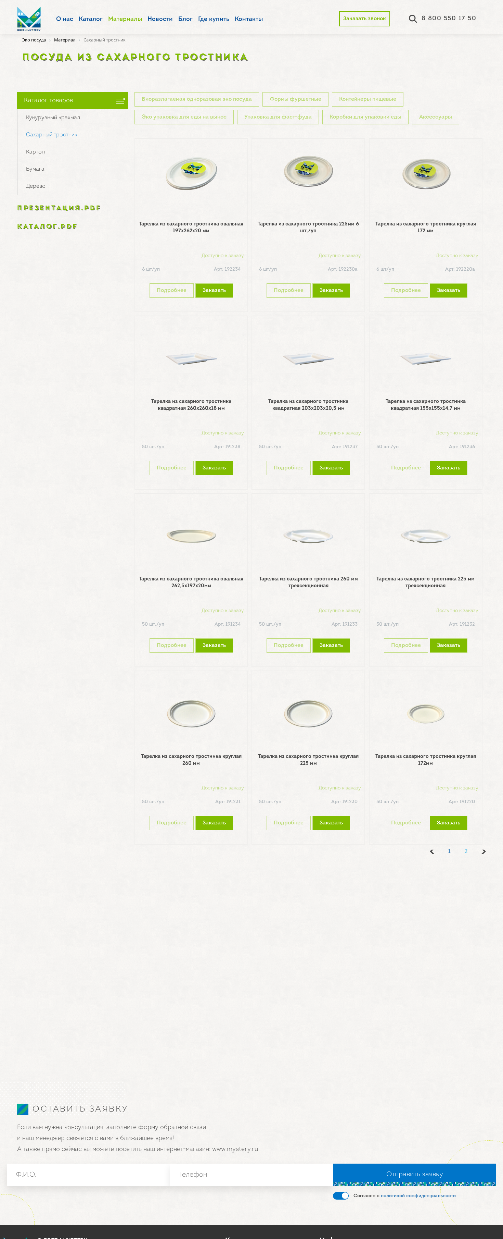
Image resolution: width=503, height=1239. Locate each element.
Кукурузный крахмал (53, 118)
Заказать (214, 290)
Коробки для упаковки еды (365, 117)
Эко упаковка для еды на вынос (184, 117)
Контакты (249, 19)
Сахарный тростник (51, 135)
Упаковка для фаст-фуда (278, 117)
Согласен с (404, 1196)
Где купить (213, 19)
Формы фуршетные (295, 99)
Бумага (35, 169)
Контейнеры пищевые (367, 99)
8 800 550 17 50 (449, 19)
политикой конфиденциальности (418, 1196)
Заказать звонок (364, 19)
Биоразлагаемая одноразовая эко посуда (197, 99)
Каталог (91, 19)
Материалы (125, 19)
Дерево (36, 186)
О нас (64, 19)
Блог (185, 19)
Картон (35, 152)
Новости (160, 19)
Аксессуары (435, 117)
